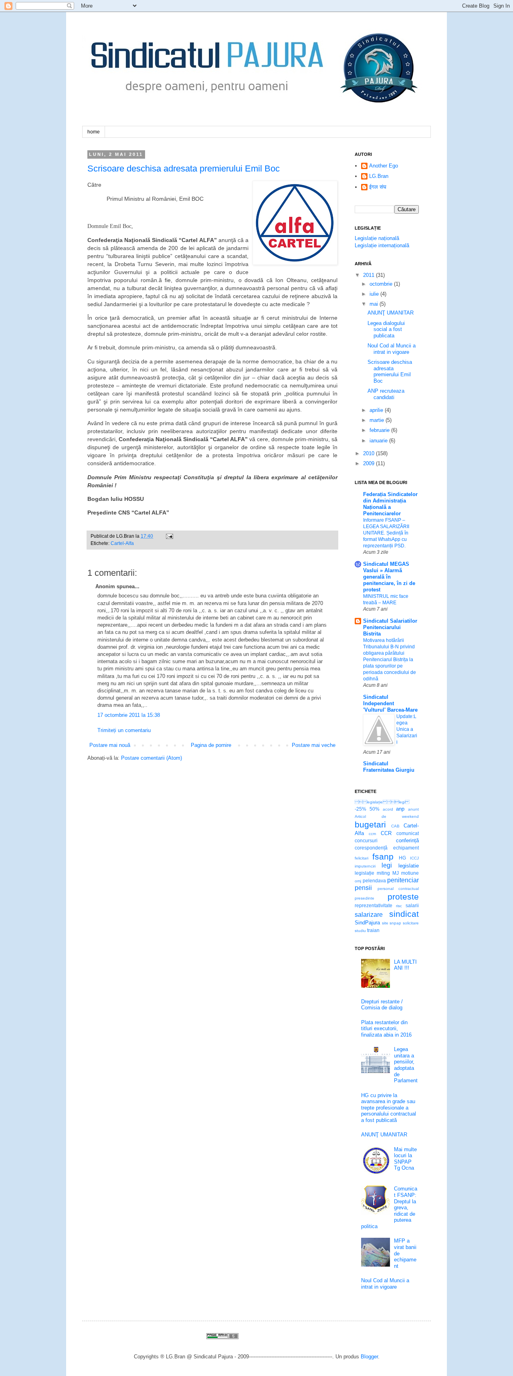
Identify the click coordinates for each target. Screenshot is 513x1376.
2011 (368, 275)
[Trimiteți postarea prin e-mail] (168, 536)
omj (358, 881)
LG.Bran (378, 176)
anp (400, 809)
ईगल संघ (377, 187)
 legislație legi (382, 802)
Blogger (369, 1357)
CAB (395, 826)
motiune (410, 873)
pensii (363, 887)
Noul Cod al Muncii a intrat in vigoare (392, 349)
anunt (413, 809)
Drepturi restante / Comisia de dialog (382, 1005)
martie (377, 420)
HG (402, 857)
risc (399, 906)
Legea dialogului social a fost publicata (386, 329)
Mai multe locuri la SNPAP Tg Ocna (405, 1158)
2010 (368, 453)
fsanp (383, 856)
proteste (403, 896)
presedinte (364, 898)
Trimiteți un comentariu (124, 730)
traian (373, 930)
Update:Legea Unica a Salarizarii (406, 729)
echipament (406, 847)
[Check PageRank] (222, 1337)
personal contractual (398, 888)
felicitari (361, 858)
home (93, 132)
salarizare (369, 914)
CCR (386, 833)
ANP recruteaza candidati (386, 394)
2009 (368, 463)
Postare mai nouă (109, 745)
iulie (374, 294)
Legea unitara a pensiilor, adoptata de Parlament (406, 1064)
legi (387, 865)
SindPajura (367, 923)
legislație (364, 873)
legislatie (408, 866)
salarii (412, 905)
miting (383, 873)
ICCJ (414, 858)
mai (374, 304)
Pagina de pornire (211, 745)
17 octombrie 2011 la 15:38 (128, 715)
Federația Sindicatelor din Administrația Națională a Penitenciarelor (390, 504)
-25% (360, 808)
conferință (407, 840)
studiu (360, 930)
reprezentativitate (373, 905)
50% (375, 808)
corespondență (371, 847)
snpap (395, 923)
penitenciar (403, 880)
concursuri (366, 840)
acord (388, 809)
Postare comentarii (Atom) (151, 758)
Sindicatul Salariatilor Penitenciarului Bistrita (390, 627)
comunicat (407, 833)
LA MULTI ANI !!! (405, 965)
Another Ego (383, 166)
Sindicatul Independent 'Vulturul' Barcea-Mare (390, 703)
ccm (372, 833)
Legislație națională (377, 238)
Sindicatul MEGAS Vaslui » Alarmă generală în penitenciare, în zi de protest (389, 577)
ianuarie (379, 441)
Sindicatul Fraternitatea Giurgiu (388, 767)
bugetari (370, 824)
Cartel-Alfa (122, 543)
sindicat (404, 913)
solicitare (411, 923)
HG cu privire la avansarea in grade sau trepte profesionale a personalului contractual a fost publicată (388, 1107)
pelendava (374, 880)
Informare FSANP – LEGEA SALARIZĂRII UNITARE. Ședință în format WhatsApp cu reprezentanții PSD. (386, 533)
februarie (380, 430)
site (385, 923)
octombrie (381, 284)
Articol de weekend (387, 816)
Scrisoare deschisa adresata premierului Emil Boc (183, 168)
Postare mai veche (313, 745)
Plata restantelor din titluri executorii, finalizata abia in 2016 (386, 1028)
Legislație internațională (382, 245)
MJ (395, 873)
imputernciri (365, 866)
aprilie (376, 410)
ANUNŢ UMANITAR (391, 313)
